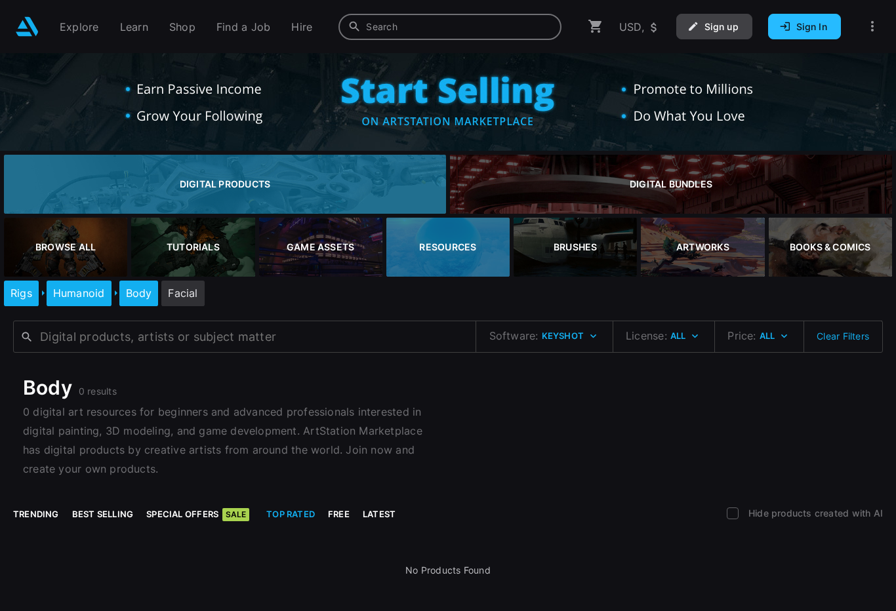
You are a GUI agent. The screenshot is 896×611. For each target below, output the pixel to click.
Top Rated (290, 514)
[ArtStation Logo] (27, 26)
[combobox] (449, 27)
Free (339, 514)
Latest (379, 514)
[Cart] (595, 26)
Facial (182, 293)
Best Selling (103, 514)
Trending (36, 514)
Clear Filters (843, 336)
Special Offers (196, 514)
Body (139, 293)
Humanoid (79, 293)
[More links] (872, 26)
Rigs (21, 293)
